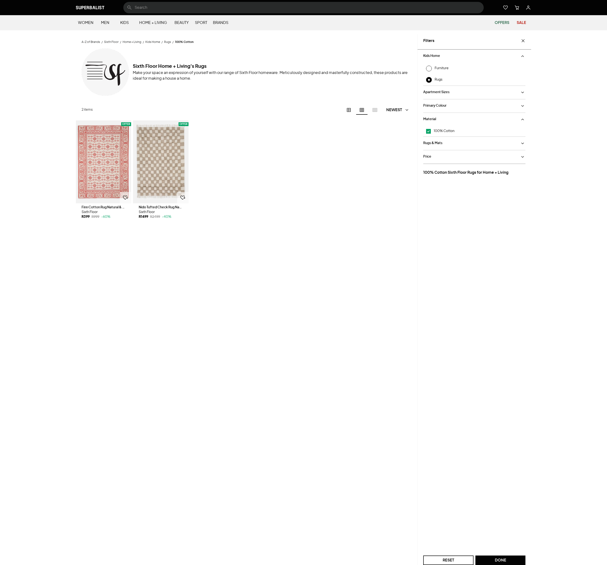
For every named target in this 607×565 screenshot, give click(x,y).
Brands (220, 23)
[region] (103, 161)
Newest (394, 110)
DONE (500, 560)
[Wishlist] (505, 7)
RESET (448, 560)
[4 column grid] (348, 110)
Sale (521, 23)
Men (105, 23)
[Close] (523, 40)
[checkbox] (428, 131)
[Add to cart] (125, 197)
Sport (201, 23)
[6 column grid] (362, 110)
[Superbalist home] (90, 7)
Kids (124, 23)
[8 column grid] (375, 110)
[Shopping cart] (517, 7)
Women (85, 23)
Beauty (182, 23)
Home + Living (153, 23)
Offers (502, 23)
